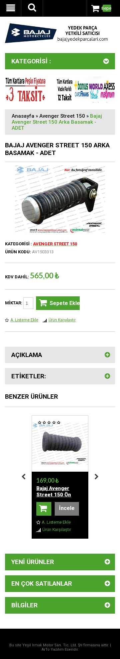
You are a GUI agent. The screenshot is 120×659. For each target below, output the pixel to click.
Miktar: (14, 302)
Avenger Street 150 (62, 116)
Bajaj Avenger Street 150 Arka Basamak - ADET (57, 122)
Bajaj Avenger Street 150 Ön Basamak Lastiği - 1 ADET (59, 497)
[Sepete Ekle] (43, 509)
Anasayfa (23, 116)
